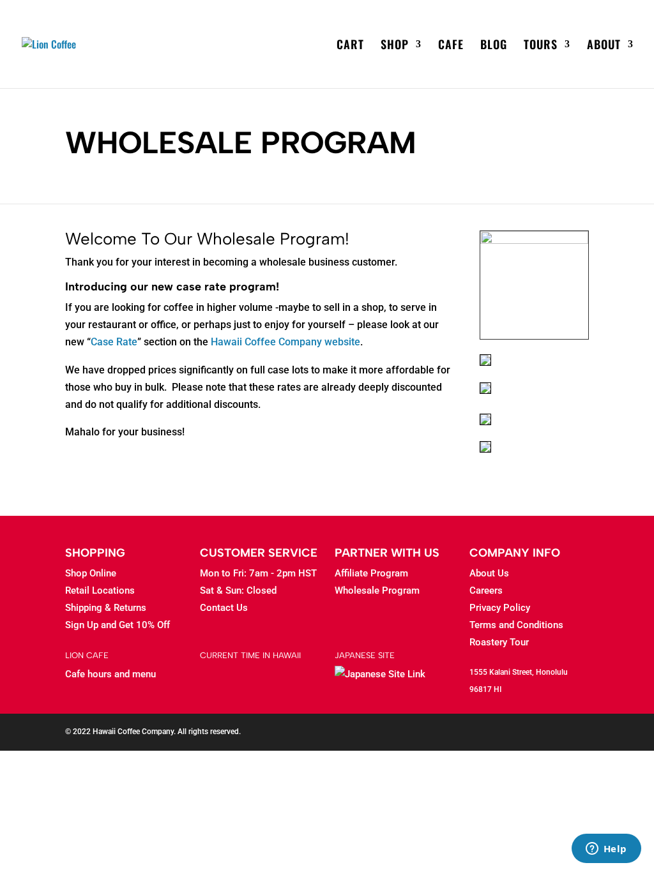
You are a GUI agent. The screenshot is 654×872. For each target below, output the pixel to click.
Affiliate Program (371, 573)
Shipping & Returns (105, 607)
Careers (486, 590)
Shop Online (90, 573)
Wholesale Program (377, 590)
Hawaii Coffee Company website (285, 342)
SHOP (395, 46)
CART (350, 46)
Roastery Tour (499, 642)
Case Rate (114, 342)
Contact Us (224, 607)
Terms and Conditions (516, 625)
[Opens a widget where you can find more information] (606, 850)
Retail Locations (100, 590)
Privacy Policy (499, 607)
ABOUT (604, 46)
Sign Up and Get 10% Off (117, 625)
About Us (489, 573)
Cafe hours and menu (110, 674)
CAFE (451, 46)
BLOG (493, 46)
